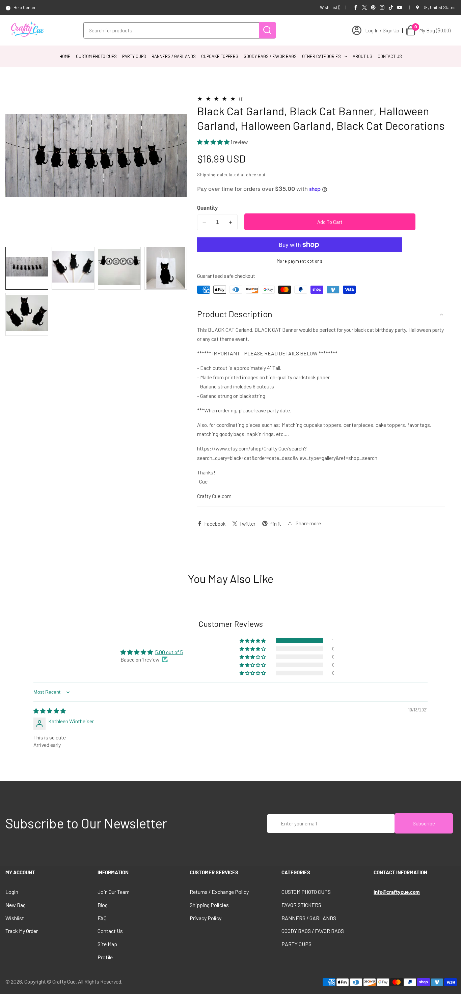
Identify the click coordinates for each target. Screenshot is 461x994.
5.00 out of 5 (169, 652)
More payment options (300, 261)
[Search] (267, 30)
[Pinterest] (373, 7)
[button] (214, 142)
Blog (103, 905)
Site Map (107, 944)
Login (11, 891)
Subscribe (424, 823)
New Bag (15, 905)
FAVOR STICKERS (301, 905)
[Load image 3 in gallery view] (119, 268)
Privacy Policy (205, 918)
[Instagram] (382, 7)
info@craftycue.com (397, 892)
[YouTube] (399, 7)
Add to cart (330, 222)
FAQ (102, 918)
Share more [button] (308, 523)
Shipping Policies (209, 905)
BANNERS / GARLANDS (308, 918)
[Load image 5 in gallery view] (26, 314)
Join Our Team (114, 891)
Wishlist (14, 918)
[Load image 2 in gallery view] (73, 268)
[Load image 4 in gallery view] (165, 268)
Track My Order (21, 931)
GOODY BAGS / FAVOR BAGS (312, 931)
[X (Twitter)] (364, 7)
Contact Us (110, 931)
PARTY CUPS (296, 944)
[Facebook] (355, 7)
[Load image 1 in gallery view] (26, 268)
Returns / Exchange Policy (219, 891)
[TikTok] (390, 7)
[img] (49, 710)
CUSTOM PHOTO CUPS (306, 891)
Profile (105, 957)
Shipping (206, 175)
